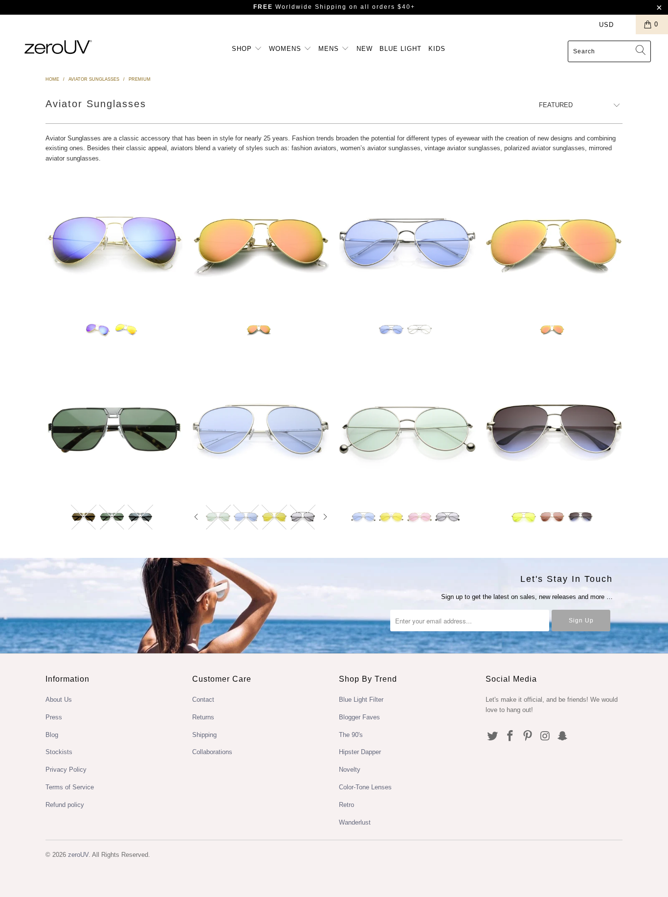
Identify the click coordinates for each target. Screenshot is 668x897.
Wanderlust (355, 822)
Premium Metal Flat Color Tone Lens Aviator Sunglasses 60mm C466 (554, 429)
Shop (243, 48)
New (364, 48)
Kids (436, 48)
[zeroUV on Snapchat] (563, 736)
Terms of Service (69, 787)
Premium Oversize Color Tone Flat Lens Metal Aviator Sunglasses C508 (260, 429)
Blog (51, 734)
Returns (203, 717)
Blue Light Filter (361, 699)
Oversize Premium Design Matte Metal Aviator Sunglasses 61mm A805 (554, 241)
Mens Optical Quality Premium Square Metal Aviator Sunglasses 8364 (113, 429)
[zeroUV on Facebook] (510, 736)
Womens (286, 48)
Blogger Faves (359, 717)
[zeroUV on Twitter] (493, 736)
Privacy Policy (66, 769)
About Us (58, 699)
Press (53, 717)
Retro (346, 804)
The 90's (351, 734)
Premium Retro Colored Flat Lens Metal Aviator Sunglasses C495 (407, 241)
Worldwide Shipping (300, 6)
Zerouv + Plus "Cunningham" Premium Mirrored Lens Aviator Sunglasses (113, 241)
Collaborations (212, 752)
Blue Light (400, 48)
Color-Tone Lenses (365, 787)
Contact (203, 699)
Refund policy (64, 804)
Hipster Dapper (360, 752)
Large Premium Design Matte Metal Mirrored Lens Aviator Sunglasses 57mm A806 (260, 241)
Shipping (204, 734)
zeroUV (78, 854)
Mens (329, 48)
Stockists (58, 752)
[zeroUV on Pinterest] (527, 736)
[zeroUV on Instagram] (545, 736)
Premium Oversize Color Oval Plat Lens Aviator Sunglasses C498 (407, 429)
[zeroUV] (58, 46)
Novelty (349, 769)
